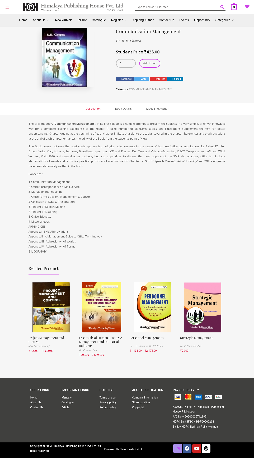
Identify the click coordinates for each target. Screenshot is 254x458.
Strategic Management (196, 338)
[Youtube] (196, 448)
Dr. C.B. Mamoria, (139, 346)
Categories (222, 20)
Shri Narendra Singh (39, 346)
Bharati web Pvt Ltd (131, 449)
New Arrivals (63, 20)
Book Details (123, 109)
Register (117, 20)
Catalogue (99, 20)
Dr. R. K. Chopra (128, 40)
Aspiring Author (143, 20)
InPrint (82, 20)
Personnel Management (147, 338)
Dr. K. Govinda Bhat (190, 346)
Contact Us (166, 20)
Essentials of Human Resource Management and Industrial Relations (100, 342)
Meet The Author (157, 109)
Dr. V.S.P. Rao (156, 346)
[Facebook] (187, 448)
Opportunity (202, 20)
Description (93, 109)
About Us (39, 20)
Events (184, 20)
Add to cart (149, 63)
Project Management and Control (46, 340)
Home (23, 20)
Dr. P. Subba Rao (88, 350)
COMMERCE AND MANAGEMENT (150, 89)
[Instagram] (177, 448)
